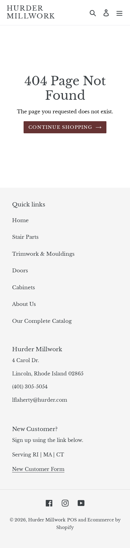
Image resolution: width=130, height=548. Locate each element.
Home (20, 220)
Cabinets (23, 287)
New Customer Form (38, 469)
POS (72, 520)
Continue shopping (60, 127)
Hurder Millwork (31, 12)
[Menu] (119, 13)
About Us (24, 304)
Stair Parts (25, 237)
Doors (20, 271)
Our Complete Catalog (42, 321)
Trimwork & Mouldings (43, 254)
